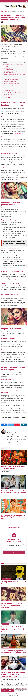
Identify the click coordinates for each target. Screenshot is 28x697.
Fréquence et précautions (8, 87)
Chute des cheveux (9, 69)
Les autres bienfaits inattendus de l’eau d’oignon (13, 92)
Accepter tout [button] (7, 690)
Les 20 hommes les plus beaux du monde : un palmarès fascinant (13, 605)
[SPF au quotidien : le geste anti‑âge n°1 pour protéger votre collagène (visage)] (14, 506)
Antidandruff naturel (9, 94)
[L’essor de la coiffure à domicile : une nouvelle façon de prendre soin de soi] (14, 482)
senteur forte (13, 279)
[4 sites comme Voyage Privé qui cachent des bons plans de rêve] (14, 641)
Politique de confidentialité (22, 688)
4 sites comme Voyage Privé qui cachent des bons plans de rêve (14, 651)
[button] (14, 694)
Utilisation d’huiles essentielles (12, 83)
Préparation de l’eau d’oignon (11, 78)
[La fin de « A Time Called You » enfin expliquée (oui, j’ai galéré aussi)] (14, 617)
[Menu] (2, 1)
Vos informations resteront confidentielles (14, 556)
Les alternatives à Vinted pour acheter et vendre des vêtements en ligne (13, 674)
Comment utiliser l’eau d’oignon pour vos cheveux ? (14, 75)
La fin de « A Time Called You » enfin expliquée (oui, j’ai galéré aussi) (13, 629)
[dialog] (14, 687)
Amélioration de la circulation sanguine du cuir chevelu (14, 96)
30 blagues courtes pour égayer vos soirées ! (13, 583)
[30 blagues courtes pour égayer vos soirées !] (14, 572)
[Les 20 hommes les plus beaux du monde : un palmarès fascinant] (14, 594)
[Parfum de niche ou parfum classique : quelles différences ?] (14, 457)
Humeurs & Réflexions (6, 578)
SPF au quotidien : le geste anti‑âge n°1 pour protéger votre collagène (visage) (13, 517)
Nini (8, 430)
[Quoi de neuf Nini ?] (14, 6)
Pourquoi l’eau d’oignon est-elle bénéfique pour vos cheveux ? (13, 65)
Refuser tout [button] (21, 690)
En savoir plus (5, 471)
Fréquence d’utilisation (10, 89)
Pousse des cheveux (9, 68)
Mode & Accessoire (5, 669)
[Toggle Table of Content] (23, 63)
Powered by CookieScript (14, 695)
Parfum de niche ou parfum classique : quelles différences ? (13, 467)
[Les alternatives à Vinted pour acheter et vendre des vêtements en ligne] (14, 663)
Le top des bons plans (6, 647)
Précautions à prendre (10, 90)
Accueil (9, 11)
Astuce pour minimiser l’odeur (9, 81)
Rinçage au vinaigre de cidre (11, 85)
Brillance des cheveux (10, 72)
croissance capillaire (17, 133)
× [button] (26, 679)
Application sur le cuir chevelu (11, 79)
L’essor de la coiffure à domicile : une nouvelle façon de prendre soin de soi (13, 492)
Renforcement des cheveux (11, 71)
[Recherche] (26, 1)
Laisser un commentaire (14, 527)
